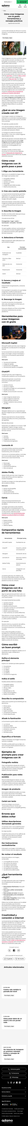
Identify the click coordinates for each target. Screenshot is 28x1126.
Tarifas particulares (19, 1108)
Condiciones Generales (7, 1108)
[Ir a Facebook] (17, 1082)
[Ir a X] (8, 1082)
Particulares (7, 2)
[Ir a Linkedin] (20, 1082)
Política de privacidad (7, 1113)
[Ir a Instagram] (11, 1082)
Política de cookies (18, 1113)
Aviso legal (20, 1111)
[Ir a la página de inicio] (6, 6)
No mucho (21, 958)
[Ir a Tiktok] (14, 1082)
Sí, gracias (9, 958)
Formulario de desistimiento (9, 1111)
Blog (4, 10)
